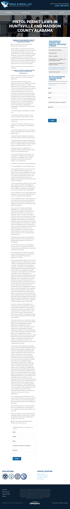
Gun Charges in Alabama (55, 50)
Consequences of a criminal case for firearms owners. (57, 60)
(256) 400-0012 (61, 5)
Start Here (9, 12)
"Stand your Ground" (54, 72)
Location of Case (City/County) (22, 445)
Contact (61, 12)
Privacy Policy (60, 503)
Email (14, 441)
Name (14, 432)
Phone (15, 436)
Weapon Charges (53, 56)
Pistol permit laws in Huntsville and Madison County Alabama (57, 68)
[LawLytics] (35, 503)
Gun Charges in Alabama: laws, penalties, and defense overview (57, 44)
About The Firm (44, 12)
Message (15, 450)
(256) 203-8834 (51, 85)
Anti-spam (66, 503)
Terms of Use (54, 503)
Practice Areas (26, 12)
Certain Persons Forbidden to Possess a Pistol (57, 64)
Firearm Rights (53, 53)
